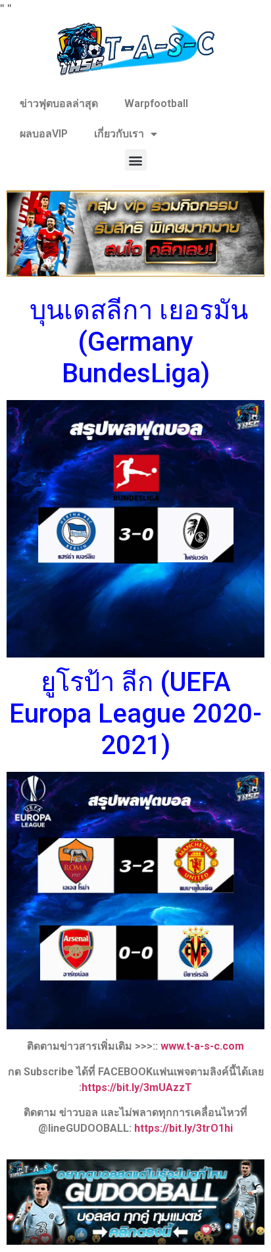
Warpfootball (156, 103)
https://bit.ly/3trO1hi (183, 1128)
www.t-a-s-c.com (202, 1046)
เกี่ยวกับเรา (119, 133)
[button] (136, 160)
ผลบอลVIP (44, 133)
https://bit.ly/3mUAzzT (137, 1087)
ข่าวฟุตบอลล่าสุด (59, 103)
